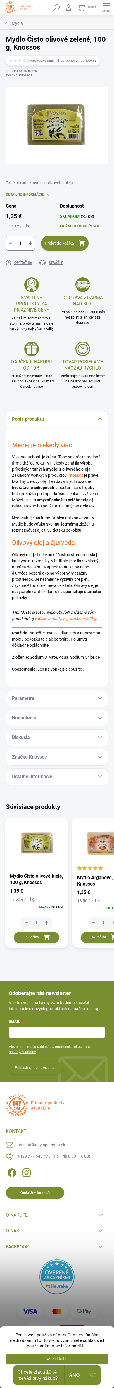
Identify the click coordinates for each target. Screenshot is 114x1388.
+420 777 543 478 (54, 1156)
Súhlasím (60, 1358)
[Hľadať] (57, 7)
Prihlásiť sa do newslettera (36, 1068)
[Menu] (106, 7)
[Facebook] (11, 1172)
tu (84, 1346)
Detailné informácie (25, 194)
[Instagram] (25, 1172)
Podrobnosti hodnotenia (77, 60)
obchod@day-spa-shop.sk (41, 1144)
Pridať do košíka (59, 243)
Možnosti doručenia (79, 226)
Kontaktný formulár (35, 1193)
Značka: (19, 75)
